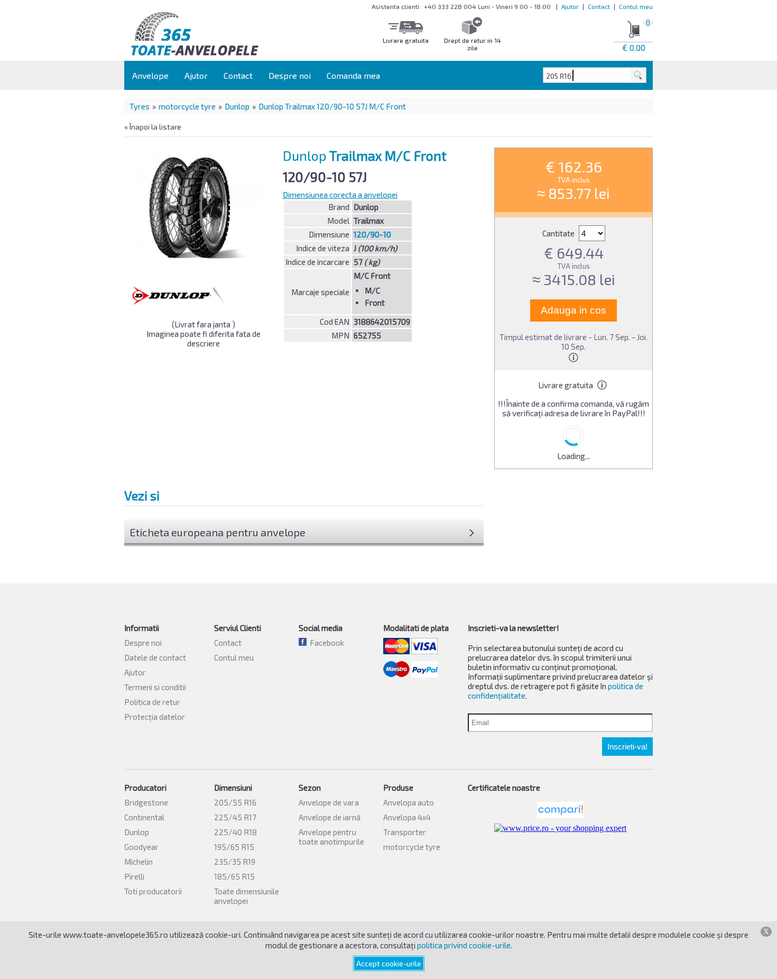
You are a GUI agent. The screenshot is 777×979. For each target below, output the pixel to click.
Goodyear (141, 847)
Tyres (140, 106)
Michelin (138, 861)
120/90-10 (372, 234)
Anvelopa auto (408, 802)
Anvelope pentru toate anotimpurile (331, 836)
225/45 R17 (235, 817)
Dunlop (237, 106)
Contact (599, 6)
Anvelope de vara (329, 802)
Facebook (325, 642)
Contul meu (636, 6)
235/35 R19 (234, 861)
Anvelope (150, 75)
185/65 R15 (234, 876)
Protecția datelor (154, 716)
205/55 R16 (235, 802)
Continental (144, 817)
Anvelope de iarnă (329, 817)
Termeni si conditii (155, 687)
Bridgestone (146, 802)
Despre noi (290, 75)
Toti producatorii (153, 891)
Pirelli (134, 876)
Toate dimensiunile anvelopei (246, 895)
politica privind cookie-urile (464, 945)
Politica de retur (152, 702)
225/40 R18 (235, 832)
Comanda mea (353, 75)
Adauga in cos (573, 310)
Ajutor (570, 6)
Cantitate (559, 233)
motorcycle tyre (187, 106)
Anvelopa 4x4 (407, 817)
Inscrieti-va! (627, 746)
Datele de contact (155, 657)
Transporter (404, 832)
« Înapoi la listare (152, 126)
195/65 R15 (234, 847)
